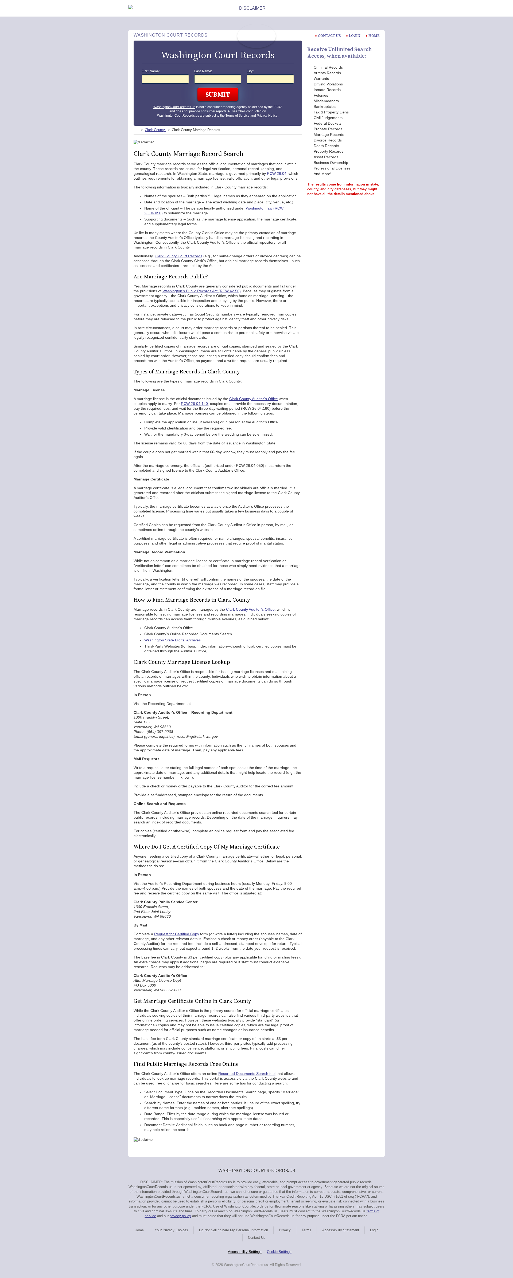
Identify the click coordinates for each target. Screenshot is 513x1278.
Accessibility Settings (245, 1252)
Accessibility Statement (340, 1230)
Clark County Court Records (178, 256)
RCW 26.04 (276, 173)
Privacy (285, 1230)
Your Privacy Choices (171, 1230)
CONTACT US (329, 35)
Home (373, 35)
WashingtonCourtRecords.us (174, 107)
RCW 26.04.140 (194, 403)
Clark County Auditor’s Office (253, 399)
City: (250, 71)
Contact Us (256, 1238)
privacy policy (180, 1216)
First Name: (151, 71)
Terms (306, 1230)
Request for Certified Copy (176, 934)
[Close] (380, 8)
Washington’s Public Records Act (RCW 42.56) (201, 291)
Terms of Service (238, 115)
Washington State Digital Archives (172, 640)
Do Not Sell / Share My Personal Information (233, 1230)
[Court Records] (136, 130)
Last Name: (203, 71)
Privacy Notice (267, 115)
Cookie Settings (279, 1252)
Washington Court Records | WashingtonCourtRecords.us (256, 36)
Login (354, 35)
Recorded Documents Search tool (246, 1073)
